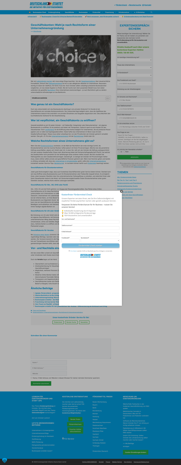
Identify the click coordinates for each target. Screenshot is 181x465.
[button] (4, 460)
